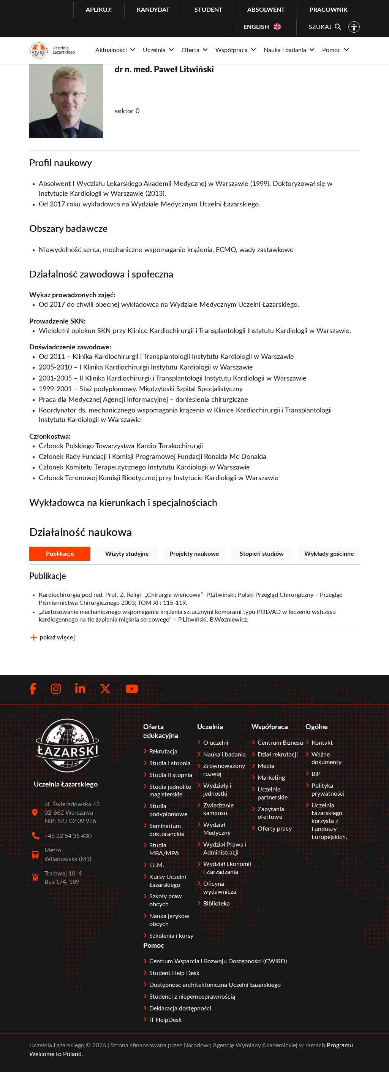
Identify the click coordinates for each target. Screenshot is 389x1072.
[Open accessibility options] (354, 27)
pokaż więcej (57, 637)
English (256, 27)
